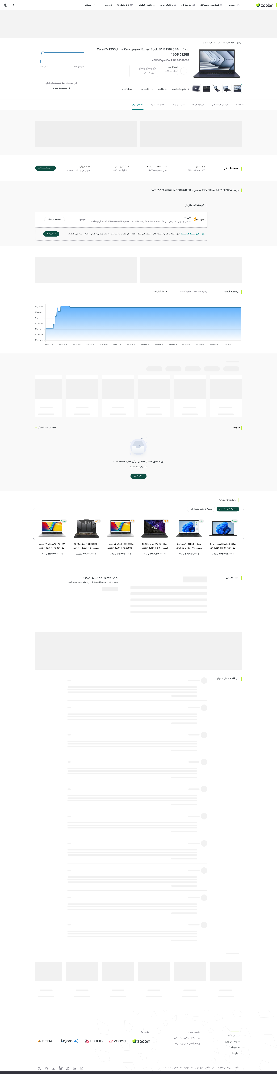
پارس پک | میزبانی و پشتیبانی (187, 1038)
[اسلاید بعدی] (34, 539)
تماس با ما (234, 1047)
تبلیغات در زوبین (232, 1041)
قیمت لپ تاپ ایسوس (211, 42)
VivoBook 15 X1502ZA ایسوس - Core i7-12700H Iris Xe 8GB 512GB (121, 546)
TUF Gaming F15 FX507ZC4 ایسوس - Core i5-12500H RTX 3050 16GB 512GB (86, 546)
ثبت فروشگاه (233, 1036)
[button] (122, 219)
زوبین (239, 42)
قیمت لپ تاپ (228, 42)
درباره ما (235, 1053)
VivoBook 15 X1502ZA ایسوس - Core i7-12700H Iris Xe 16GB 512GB (52, 546)
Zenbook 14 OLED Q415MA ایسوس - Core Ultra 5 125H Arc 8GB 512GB (189, 546)
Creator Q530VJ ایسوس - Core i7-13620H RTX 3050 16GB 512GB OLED (223, 546)
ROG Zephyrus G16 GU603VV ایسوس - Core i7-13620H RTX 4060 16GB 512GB (155, 546)
